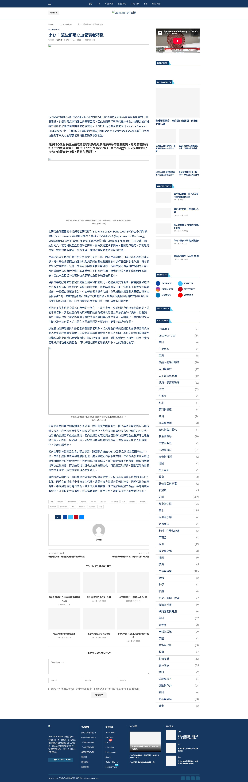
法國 (179, 557)
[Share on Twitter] (70, 517)
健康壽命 (60, 502)
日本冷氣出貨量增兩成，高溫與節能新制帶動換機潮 (188, 762)
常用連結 (85, 727)
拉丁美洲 (179, 470)
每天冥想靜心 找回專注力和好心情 (133, 597)
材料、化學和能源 (179, 530)
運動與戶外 (179, 685)
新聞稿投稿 (53, 13)
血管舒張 (82, 507)
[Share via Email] (81, 517)
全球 (90, 4)
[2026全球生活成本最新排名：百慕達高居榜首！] (189, 136)
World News (110, 732)
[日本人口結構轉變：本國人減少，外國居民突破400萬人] (171, 735)
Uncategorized (66, 24)
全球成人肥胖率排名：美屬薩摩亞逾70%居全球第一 (166, 148)
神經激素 (142, 502)
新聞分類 (109, 727)
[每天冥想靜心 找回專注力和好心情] (133, 582)
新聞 (179, 497)
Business (109, 737)
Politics (108, 742)
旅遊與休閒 (122, 4)
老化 (73, 507)
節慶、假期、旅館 (179, 598)
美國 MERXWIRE (87, 752)
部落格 (84, 757)
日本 (98, 4)
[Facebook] (190, 13)
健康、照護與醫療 (179, 382)
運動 (100, 507)
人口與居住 (179, 369)
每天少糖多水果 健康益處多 (64, 634)
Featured (179, 328)
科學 (179, 584)
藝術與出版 (179, 645)
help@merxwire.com (91, 778)
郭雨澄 (59, 40)
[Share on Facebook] (65, 517)
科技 (145, 4)
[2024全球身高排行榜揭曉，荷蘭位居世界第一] (166, 162)
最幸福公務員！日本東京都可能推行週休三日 (186, 195)
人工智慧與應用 (179, 376)
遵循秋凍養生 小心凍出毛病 (99, 634)
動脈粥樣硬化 (72, 502)
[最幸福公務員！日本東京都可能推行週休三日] (64, 582)
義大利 (179, 625)
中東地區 (179, 349)
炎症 (123, 502)
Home (50, 24)
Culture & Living (112, 762)
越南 (179, 651)
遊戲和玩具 (179, 678)
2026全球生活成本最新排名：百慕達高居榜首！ (189, 147)
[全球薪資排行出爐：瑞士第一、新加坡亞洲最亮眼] (189, 162)
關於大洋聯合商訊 (88, 732)
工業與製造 (179, 443)
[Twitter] (193, 13)
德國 (179, 463)
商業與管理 (179, 423)
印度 (179, 402)
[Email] (199, 13)
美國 (179, 618)
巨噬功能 (93, 502)
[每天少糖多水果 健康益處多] (64, 618)
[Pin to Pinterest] (76, 517)
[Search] (198, 4)
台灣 (179, 416)
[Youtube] (196, 13)
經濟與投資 (179, 604)
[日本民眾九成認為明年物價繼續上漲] (171, 748)
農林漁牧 (179, 665)
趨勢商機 (179, 658)
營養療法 (132, 502)
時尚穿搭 (179, 524)
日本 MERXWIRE (87, 747)
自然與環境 (156, 4)
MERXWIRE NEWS (88, 737)
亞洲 (179, 355)
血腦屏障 (92, 507)
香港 (179, 705)
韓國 (179, 692)
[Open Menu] (49, 4)
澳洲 (179, 564)
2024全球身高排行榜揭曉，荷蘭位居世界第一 (165, 173)
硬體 (179, 577)
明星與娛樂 (179, 517)
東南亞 (179, 537)
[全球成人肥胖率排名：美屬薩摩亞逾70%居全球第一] (166, 136)
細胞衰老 (53, 507)
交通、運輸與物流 (179, 362)
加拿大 (179, 396)
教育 (179, 476)
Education (110, 747)
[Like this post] (59, 517)
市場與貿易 (109, 4)
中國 (179, 342)
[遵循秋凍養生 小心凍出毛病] (99, 618)
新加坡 (179, 490)
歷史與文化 (179, 551)
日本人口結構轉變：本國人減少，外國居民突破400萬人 (188, 737)
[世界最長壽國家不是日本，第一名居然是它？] (145, 742)
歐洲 (179, 544)
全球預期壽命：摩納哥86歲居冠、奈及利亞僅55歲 (177, 122)
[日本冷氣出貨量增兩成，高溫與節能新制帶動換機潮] (171, 761)
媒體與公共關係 (179, 429)
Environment (111, 752)
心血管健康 (114, 502)
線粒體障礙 (63, 507)
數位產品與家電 (179, 483)
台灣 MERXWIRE (87, 742)
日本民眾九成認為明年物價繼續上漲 (142, 762)
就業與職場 (179, 436)
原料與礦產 (179, 409)
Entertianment (111, 767)
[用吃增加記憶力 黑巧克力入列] (99, 582)
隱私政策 (85, 762)
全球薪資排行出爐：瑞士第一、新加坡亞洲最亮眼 (189, 173)
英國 (179, 638)
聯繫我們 (85, 767)
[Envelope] (198, 778)
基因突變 (83, 502)
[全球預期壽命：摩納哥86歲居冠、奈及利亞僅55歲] (178, 103)
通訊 (179, 672)
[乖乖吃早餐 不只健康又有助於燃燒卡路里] (133, 618)
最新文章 (169, 726)
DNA (51, 502)
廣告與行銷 (179, 456)
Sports (108, 757)
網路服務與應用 (179, 611)
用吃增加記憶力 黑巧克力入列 (99, 597)
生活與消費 (135, 4)
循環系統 (103, 502)
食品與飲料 (179, 699)
